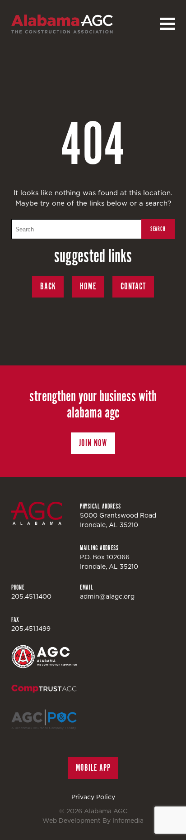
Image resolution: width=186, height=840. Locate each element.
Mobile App (93, 767)
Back (48, 286)
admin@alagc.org (107, 596)
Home (88, 286)
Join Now (93, 443)
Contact (133, 286)
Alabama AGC (62, 24)
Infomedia (128, 820)
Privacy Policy (93, 797)
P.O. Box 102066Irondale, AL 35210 (109, 561)
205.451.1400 (31, 596)
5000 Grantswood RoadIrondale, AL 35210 (118, 520)
